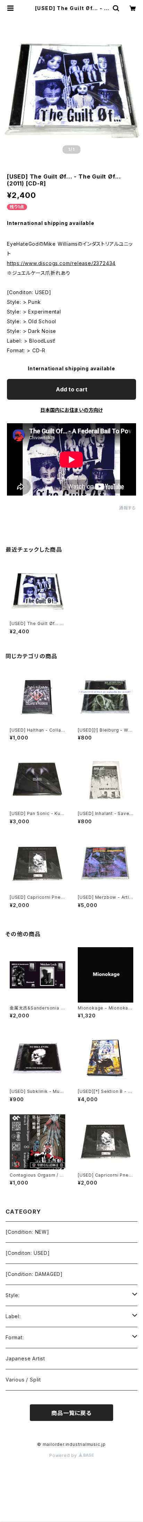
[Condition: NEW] (27, 1232)
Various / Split (23, 1380)
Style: (13, 1295)
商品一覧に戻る (71, 1413)
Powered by (63, 1455)
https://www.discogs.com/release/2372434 (61, 263)
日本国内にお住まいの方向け (71, 410)
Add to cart (71, 389)
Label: (13, 1316)
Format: (15, 1337)
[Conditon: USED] (28, 1253)
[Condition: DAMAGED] (34, 1274)
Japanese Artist (25, 1358)
